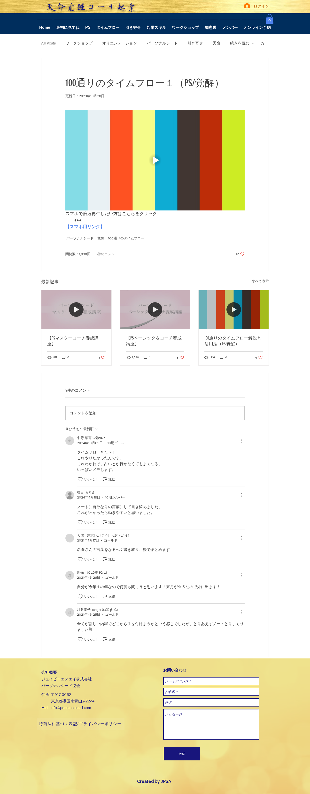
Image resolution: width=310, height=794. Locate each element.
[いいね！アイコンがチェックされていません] (80, 479)
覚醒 (100, 238)
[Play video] (155, 160)
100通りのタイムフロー (126, 238)
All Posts (48, 43)
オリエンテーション (119, 43)
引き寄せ (195, 43)
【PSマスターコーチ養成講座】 (73, 340)
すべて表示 (260, 281)
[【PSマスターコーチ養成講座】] (76, 309)
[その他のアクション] (242, 441)
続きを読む (239, 43)
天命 (216, 43)
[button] (269, 19)
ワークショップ (79, 43)
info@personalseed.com (70, 708)
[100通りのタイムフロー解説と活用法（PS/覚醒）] (234, 309)
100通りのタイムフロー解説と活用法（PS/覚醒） (232, 340)
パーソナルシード (162, 43)
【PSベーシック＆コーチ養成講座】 (154, 340)
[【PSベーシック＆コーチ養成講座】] (155, 309)
